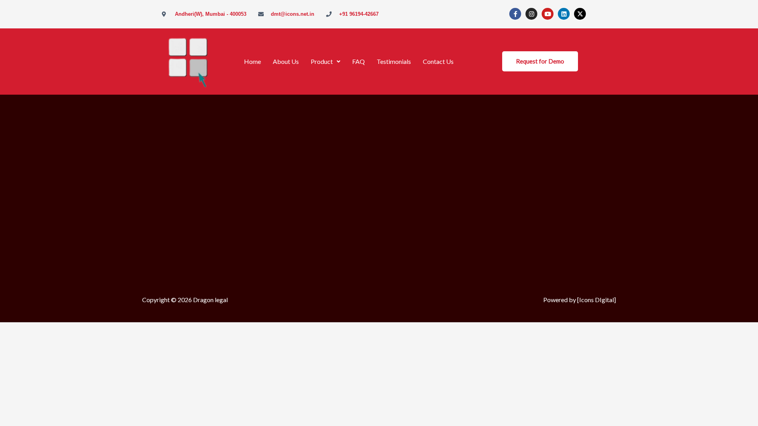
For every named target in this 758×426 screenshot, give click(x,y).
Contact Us (438, 61)
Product (322, 61)
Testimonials (394, 61)
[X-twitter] (580, 14)
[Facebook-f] (515, 14)
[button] (325, 61)
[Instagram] (531, 14)
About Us (286, 61)
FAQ (358, 61)
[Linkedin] (564, 14)
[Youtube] (547, 14)
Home (252, 61)
